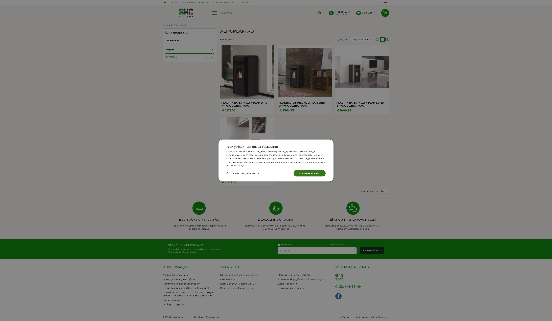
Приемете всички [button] (309, 173)
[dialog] (276, 160)
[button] (242, 173)
